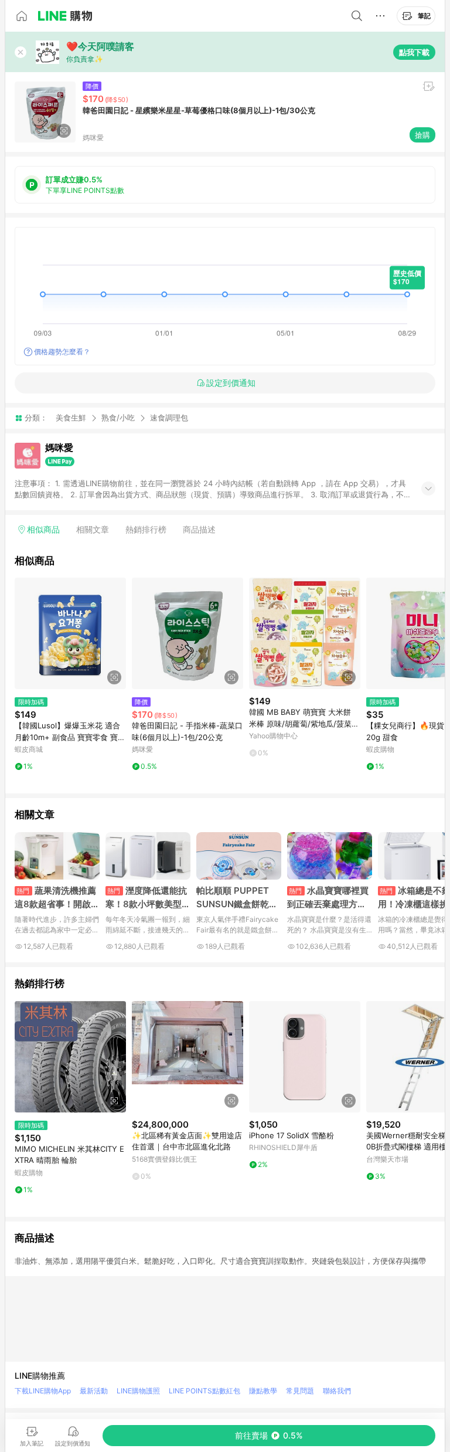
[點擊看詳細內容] (70, 633)
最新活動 (94, 1390)
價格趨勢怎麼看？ (62, 351)
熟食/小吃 (118, 417)
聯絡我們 (337, 1390)
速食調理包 (169, 417)
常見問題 (300, 1390)
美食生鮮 (71, 417)
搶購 (422, 135)
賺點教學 (263, 1390)
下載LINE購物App (43, 1390)
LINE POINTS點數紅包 (204, 1390)
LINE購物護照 (138, 1390)
